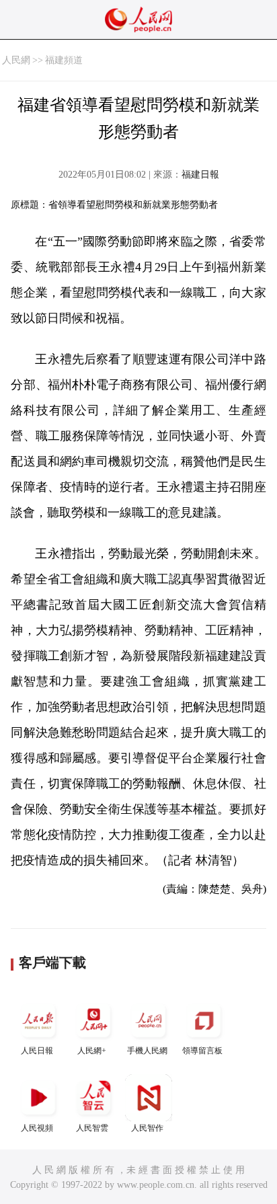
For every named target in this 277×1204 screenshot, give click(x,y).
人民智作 (147, 1128)
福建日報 (200, 175)
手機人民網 (147, 1050)
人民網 (16, 60)
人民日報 (37, 1050)
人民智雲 (92, 1128)
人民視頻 (37, 1128)
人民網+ (91, 1050)
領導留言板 (202, 1050)
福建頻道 (64, 60)
